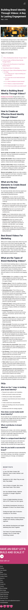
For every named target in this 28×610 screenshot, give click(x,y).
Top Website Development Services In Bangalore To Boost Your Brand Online (13, 506)
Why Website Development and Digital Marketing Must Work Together (13, 526)
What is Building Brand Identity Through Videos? (15, 57)
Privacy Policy (3, 574)
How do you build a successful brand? (17, 86)
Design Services (4, 596)
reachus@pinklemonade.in (13, 600)
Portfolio (2, 568)
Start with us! (4, 561)
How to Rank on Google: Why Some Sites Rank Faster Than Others (13, 486)
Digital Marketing (4, 594)
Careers (2, 586)
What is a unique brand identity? (15, 83)
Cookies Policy (3, 576)
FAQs (7, 72)
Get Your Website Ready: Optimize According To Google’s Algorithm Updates (12, 493)
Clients (1, 582)
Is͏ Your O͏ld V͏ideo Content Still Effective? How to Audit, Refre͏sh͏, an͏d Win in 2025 (13, 473)
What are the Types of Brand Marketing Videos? (14, 70)
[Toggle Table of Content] (2, 56)
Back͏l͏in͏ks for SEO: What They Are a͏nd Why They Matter (13, 480)
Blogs (1, 572)
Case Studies (3, 570)
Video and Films (4, 598)
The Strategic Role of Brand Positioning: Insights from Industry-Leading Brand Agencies (14, 519)
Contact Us (2, 584)
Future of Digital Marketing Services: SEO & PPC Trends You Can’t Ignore (13, 500)
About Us (2, 578)
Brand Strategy (3, 588)
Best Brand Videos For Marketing (11, 68)
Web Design (3, 590)
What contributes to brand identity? (16, 81)
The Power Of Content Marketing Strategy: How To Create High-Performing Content (12, 533)
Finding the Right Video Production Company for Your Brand (12, 512)
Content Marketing (4, 592)
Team (1, 580)
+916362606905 (4, 602)
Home (1, 566)
